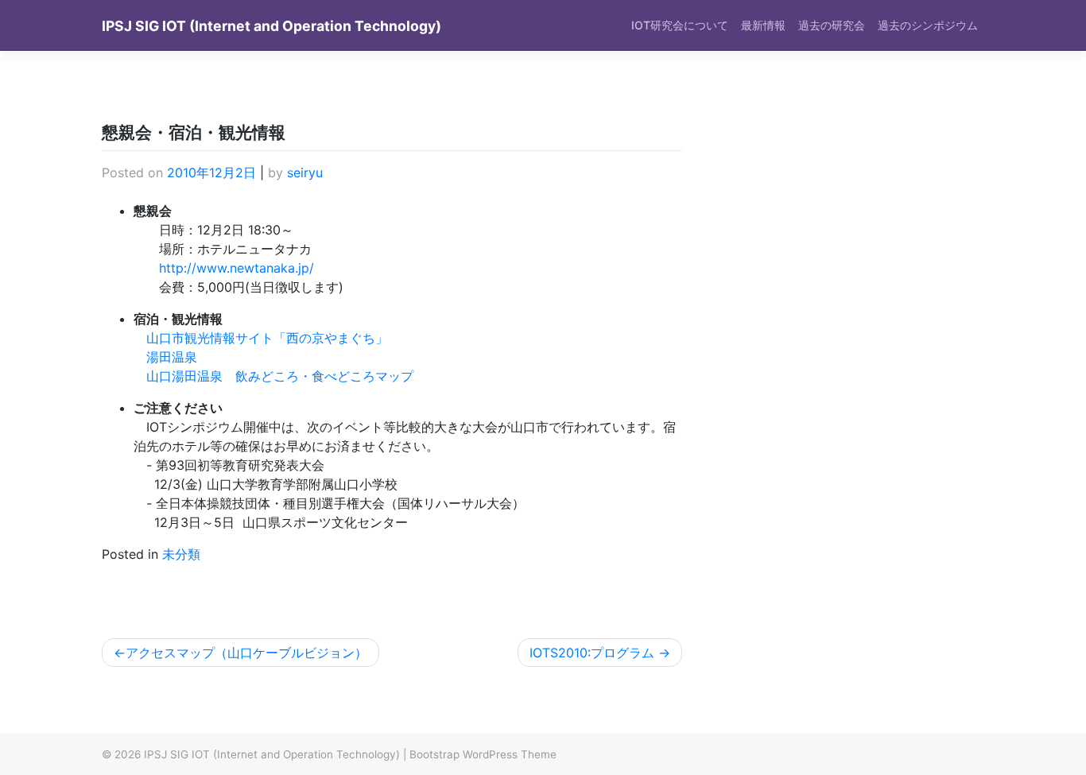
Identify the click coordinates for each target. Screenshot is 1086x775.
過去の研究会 (831, 25)
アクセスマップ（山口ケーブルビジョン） (246, 653)
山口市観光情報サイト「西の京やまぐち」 (267, 338)
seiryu (305, 172)
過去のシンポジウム (928, 25)
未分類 (181, 554)
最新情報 (763, 25)
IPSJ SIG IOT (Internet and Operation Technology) (271, 25)
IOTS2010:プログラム (591, 653)
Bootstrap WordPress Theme (483, 754)
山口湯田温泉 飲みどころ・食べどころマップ (279, 376)
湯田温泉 (171, 357)
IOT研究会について (679, 25)
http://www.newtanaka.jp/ (236, 268)
